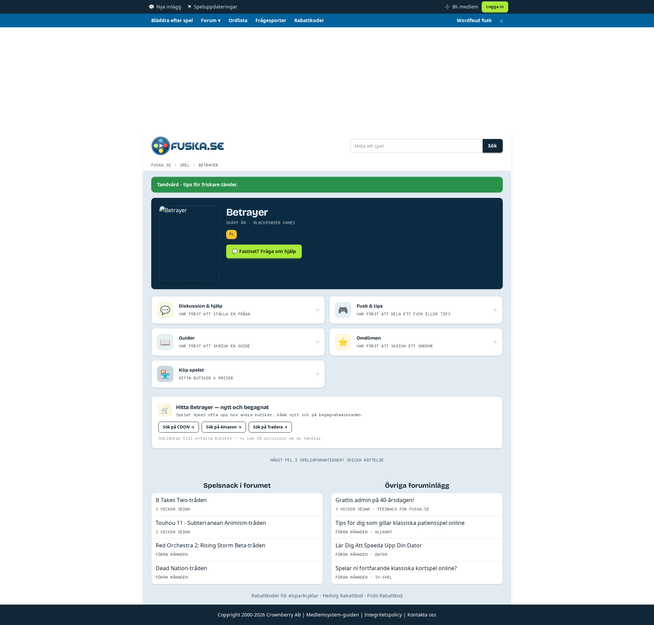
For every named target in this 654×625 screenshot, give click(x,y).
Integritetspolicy (383, 614)
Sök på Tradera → (270, 427)
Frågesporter (270, 20)
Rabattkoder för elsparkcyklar (284, 595)
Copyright (229, 614)
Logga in (495, 7)
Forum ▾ (210, 20)
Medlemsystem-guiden (332, 614)
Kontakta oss (421, 614)
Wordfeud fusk (474, 20)
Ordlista (238, 20)
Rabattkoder (309, 20)
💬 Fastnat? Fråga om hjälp (264, 251)
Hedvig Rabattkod (343, 595)
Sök (492, 145)
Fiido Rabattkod (385, 595)
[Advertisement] (327, 78)
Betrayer (208, 165)
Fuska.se (161, 165)
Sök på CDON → (178, 427)
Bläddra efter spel (172, 20)
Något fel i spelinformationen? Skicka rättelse (327, 460)
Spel (185, 165)
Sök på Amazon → (224, 427)
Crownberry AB (283, 614)
